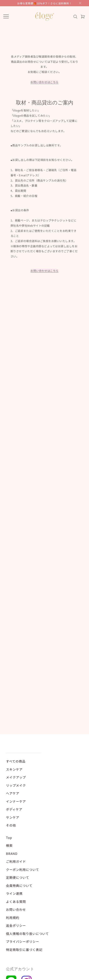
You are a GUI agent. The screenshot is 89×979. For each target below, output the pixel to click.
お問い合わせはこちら (44, 82)
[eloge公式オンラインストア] (44, 16)
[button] (80, 3)
